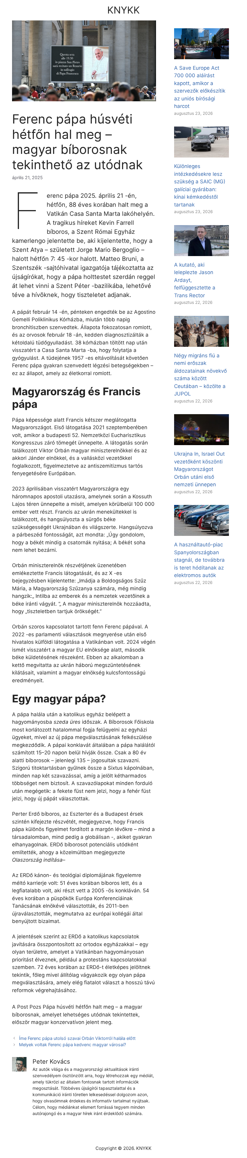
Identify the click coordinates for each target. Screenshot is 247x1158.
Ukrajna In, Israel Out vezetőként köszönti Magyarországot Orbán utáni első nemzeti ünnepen (199, 469)
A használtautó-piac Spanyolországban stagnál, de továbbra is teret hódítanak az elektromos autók (199, 560)
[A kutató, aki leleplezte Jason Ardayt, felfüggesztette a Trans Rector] (201, 252)
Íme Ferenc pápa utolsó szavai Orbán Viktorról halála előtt (77, 1038)
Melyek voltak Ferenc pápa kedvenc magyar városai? (72, 1044)
